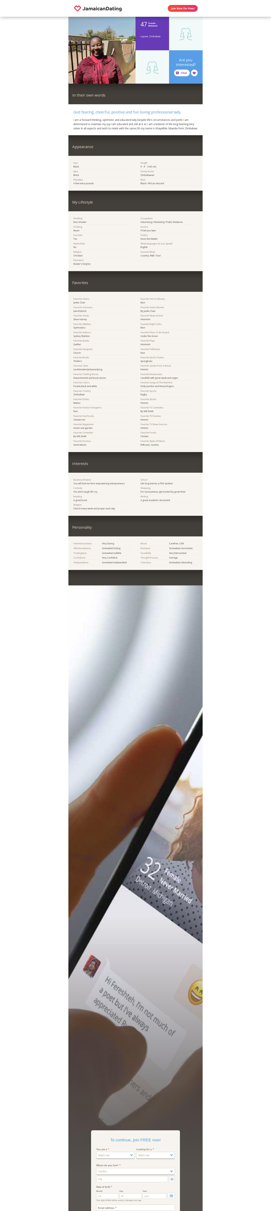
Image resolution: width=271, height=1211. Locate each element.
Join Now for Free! (182, 8)
